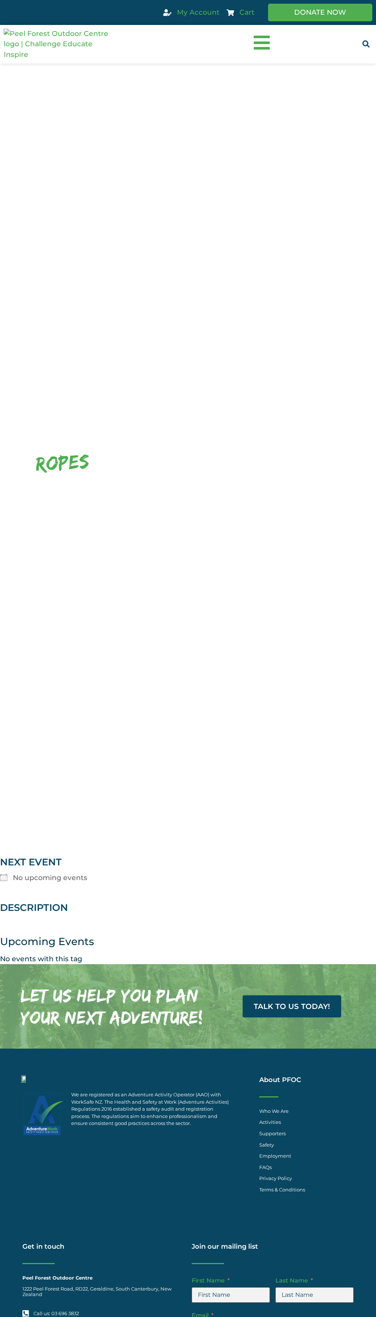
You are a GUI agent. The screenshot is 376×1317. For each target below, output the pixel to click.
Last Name (291, 1280)
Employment (275, 1156)
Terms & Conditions (282, 1190)
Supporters (272, 1133)
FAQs (265, 1167)
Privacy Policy (275, 1178)
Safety (266, 1145)
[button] (365, 44)
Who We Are (274, 1111)
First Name (208, 1280)
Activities (270, 1122)
